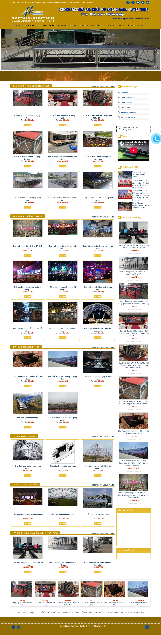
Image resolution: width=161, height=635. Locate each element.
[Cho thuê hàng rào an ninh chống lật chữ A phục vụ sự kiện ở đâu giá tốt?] (28, 548)
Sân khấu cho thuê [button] (67, 26)
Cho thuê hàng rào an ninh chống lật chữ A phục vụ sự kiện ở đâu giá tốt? (133, 246)
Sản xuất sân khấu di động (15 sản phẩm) (31, 86)
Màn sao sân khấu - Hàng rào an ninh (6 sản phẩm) (35, 533)
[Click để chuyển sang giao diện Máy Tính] (18, 627)
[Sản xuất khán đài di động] (28, 403)
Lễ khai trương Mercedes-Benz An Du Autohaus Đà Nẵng (140, 205)
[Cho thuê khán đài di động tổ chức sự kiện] (97, 362)
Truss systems (126, 102)
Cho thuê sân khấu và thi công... (138, 603)
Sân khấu (124, 92)
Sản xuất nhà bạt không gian (62, 514)
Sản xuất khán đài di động (27, 417)
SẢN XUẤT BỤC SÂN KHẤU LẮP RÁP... (22, 603)
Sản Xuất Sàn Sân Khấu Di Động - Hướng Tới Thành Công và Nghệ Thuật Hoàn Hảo (133, 402)
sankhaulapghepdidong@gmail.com (40, 2)
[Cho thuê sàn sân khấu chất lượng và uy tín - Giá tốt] (97, 272)
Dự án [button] (131, 26)
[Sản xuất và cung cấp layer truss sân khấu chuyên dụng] (63, 452)
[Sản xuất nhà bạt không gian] (63, 497)
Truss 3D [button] (111, 26)
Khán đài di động (128, 97)
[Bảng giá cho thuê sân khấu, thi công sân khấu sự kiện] (63, 271)
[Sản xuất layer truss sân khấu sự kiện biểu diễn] (97, 451)
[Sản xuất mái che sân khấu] (97, 498)
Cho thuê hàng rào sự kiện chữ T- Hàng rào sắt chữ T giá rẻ (133, 273)
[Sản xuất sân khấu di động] (33, 13)
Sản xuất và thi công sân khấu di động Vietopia (140, 174)
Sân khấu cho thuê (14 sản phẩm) (27, 216)
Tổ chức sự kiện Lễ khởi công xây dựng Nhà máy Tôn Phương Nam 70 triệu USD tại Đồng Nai (140, 195)
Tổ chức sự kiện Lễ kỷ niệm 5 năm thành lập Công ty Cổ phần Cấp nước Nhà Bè (140, 184)
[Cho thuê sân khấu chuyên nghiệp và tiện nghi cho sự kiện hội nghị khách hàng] (97, 228)
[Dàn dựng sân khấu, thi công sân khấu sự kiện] (97, 313)
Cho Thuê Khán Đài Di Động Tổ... (68, 603)
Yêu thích (28, 125)
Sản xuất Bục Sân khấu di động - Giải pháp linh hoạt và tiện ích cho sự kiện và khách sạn (134, 333)
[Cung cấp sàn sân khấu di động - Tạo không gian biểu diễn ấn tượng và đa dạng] (28, 98)
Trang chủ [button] (17, 26)
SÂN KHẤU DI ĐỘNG (126, 510)
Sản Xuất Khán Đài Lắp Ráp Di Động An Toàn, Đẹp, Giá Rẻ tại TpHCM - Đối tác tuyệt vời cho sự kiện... (134, 462)
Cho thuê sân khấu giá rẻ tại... (114, 603)
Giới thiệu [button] (29, 26)
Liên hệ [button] (140, 26)
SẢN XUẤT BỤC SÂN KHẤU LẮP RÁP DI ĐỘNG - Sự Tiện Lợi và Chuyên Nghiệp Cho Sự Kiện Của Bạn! (134, 365)
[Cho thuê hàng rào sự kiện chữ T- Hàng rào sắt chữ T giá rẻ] (63, 543)
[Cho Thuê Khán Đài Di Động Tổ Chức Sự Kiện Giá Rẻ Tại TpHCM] (28, 359)
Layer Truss (125, 107)
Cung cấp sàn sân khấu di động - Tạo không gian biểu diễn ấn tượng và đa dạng (133, 302)
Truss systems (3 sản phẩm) (25, 484)
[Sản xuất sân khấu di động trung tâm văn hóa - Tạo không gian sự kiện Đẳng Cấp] (28, 180)
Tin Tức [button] (121, 26)
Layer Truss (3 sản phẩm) (24, 436)
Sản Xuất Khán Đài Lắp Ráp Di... (91, 603)
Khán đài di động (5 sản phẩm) (26, 347)
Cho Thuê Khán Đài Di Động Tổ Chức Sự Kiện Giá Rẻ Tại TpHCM (133, 432)
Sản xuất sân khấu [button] (46, 26)
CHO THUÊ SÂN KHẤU (126, 550)
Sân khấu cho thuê (128, 112)
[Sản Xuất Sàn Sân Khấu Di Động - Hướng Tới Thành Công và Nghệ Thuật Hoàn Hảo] (28, 142)
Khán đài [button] (84, 26)
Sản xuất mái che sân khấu (98, 514)
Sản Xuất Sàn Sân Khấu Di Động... (45, 603)
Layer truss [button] (97, 26)
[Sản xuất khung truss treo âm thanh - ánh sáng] (28, 496)
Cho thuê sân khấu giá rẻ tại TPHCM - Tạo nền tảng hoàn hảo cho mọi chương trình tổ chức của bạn (133, 494)
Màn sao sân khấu (128, 117)
